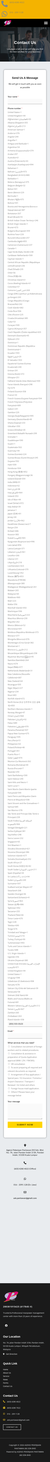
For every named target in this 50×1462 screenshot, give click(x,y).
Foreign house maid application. (25, 1088)
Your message (14, 1102)
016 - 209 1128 (16, 12)
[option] (25, 112)
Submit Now (25, 1125)
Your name (13, 97)
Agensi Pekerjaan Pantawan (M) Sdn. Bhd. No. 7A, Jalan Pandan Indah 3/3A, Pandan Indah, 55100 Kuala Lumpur (25, 1152)
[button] (46, 23)
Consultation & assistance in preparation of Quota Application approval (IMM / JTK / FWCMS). (22, 1057)
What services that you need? (21, 1043)
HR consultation (18, 1064)
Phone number (15, 108)
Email (11, 1031)
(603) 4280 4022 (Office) (25, 1169)
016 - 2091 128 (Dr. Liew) (25, 1185)
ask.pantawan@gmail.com (25, 1198)
